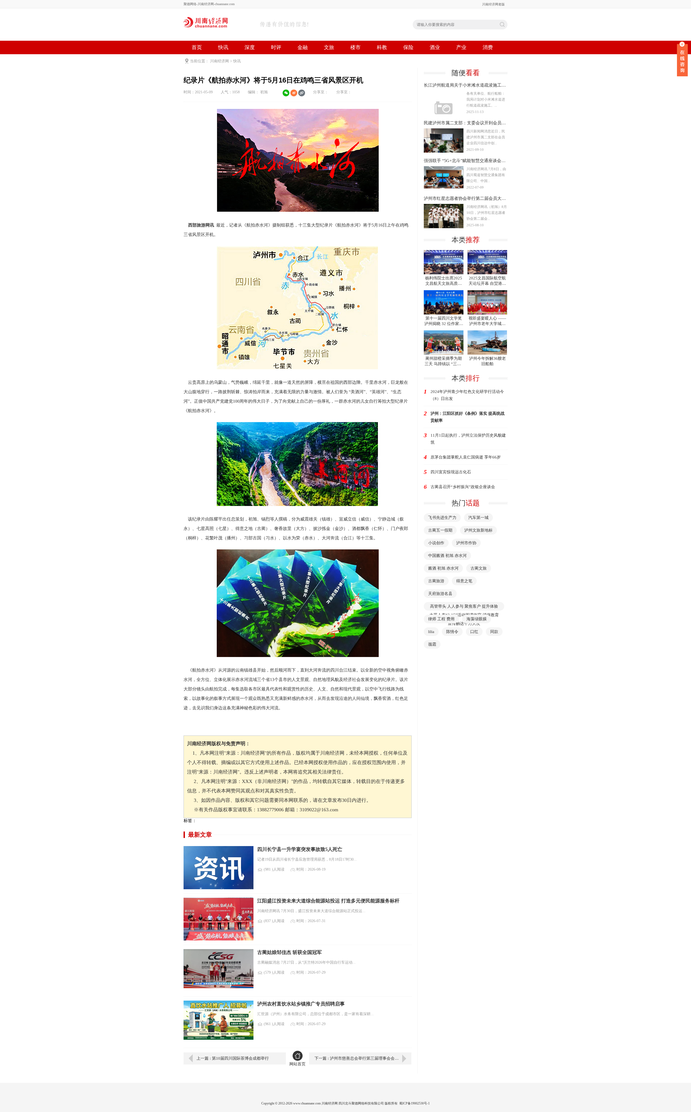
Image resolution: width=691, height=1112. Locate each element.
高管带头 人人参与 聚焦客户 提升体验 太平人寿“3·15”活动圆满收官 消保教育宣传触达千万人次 (464, 615)
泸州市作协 (466, 543)
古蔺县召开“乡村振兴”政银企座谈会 (463, 487)
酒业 (435, 47)
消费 (488, 47)
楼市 (355, 47)
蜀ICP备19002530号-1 (414, 1103)
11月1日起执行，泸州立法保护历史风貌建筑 (468, 438)
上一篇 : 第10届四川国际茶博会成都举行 (233, 1058)
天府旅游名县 (440, 593)
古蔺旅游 (436, 581)
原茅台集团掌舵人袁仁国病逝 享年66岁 (466, 457)
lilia (431, 631)
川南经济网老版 (493, 4)
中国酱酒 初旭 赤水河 (447, 555)
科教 (382, 47)
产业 (461, 47)
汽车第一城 (478, 517)
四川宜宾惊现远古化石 (451, 472)
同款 (494, 631)
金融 (302, 47)
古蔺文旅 (478, 568)
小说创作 (436, 543)
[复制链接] (301, 93)
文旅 (329, 47)
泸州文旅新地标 (478, 530)
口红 (474, 631)
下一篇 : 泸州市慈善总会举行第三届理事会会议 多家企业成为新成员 (362, 1058)
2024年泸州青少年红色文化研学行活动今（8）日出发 (467, 395)
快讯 (223, 47)
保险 (408, 47)
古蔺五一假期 (440, 530)
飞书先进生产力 (442, 517)
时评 (276, 47)
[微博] (293, 93)
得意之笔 (464, 581)
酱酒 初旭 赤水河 (443, 568)
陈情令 (452, 631)
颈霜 (432, 644)
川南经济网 (219, 61)
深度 (250, 47)
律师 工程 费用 (441, 619)
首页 (197, 47)
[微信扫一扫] (286, 93)
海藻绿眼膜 (476, 619)
